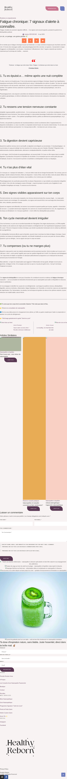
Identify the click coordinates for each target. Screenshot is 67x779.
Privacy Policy (4, 769)
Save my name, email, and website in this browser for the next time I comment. (28, 544)
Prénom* (2, 647)
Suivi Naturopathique (6, 702)
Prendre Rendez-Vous (6, 676)
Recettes (2, 693)
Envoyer (6, 558)
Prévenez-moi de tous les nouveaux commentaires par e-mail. (22, 546)
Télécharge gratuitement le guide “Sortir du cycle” (16, 318)
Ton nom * (3, 519)
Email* (2, 661)
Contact (2, 690)
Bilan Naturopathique (6, 699)
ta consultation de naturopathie (16, 308)
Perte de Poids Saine (6, 709)
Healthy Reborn (4, 772)
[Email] (43, 40)
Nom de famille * (5, 654)
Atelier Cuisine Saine (6, 713)
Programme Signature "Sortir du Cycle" (11, 706)
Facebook (3, 725)
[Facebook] (24, 40)
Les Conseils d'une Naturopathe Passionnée (13, 683)
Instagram (3, 722)
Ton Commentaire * (6, 528)
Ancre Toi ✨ (3, 716)
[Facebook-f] (6, 777)
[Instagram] (2, 777)
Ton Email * (38, 519)
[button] (52, 8)
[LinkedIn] (36, 40)
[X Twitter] (30, 40)
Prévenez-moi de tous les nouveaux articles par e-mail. (21, 550)
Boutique (2, 686)
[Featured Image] (10, 344)
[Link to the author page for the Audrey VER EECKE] (23, 34)
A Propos (2, 679)
